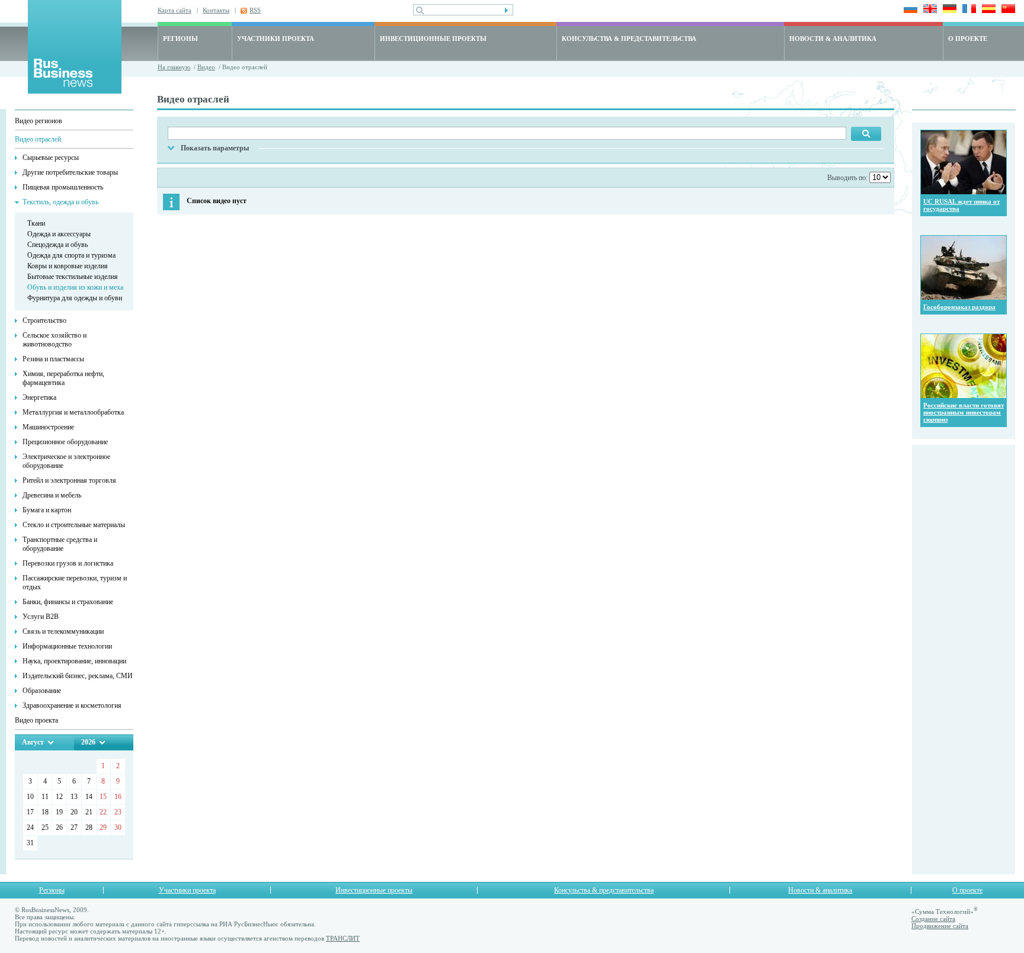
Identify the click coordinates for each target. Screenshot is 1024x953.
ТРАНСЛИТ (343, 938)
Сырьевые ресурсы (51, 157)
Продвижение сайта (939, 925)
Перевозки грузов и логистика (68, 563)
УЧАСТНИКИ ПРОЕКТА (275, 38)
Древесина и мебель (52, 495)
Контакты (216, 10)
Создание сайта (933, 918)
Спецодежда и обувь (57, 244)
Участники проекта (187, 890)
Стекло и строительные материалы (74, 525)
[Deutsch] (947, 10)
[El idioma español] (987, 10)
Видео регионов (38, 121)
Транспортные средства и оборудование (60, 544)
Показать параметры (215, 148)
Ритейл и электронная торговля (69, 480)
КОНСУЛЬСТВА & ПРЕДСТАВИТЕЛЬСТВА (629, 38)
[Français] (967, 10)
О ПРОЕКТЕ (967, 38)
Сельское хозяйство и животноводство (55, 339)
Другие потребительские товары (70, 172)
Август (33, 742)
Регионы (52, 890)
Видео (206, 66)
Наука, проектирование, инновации (74, 661)
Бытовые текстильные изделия (72, 276)
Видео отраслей (38, 139)
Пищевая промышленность (63, 187)
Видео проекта (36, 720)
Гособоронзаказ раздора (959, 306)
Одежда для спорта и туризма (71, 255)
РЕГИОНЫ (180, 38)
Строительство (44, 320)
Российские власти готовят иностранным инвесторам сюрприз (963, 412)
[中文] (1006, 10)
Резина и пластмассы (53, 359)
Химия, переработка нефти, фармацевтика (63, 378)
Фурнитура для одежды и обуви (74, 298)
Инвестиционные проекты (373, 890)
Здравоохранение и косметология (72, 705)
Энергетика (39, 397)
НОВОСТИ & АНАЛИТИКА (832, 38)
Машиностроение (48, 427)
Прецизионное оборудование (65, 442)
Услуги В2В (41, 616)
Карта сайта (174, 10)
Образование (42, 690)
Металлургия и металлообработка (73, 412)
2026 (88, 742)
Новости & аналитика (820, 890)
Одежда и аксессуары (59, 234)
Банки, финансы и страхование (68, 602)
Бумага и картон (47, 510)
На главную (174, 66)
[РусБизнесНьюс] (74, 90)
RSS (255, 10)
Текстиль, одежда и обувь (60, 202)
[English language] (928, 10)
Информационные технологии (67, 646)
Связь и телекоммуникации (63, 631)
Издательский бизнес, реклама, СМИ (78, 676)
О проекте (967, 890)
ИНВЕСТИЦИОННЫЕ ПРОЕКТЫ (433, 38)
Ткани (36, 223)
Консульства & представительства (604, 890)
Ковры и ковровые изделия (67, 266)
